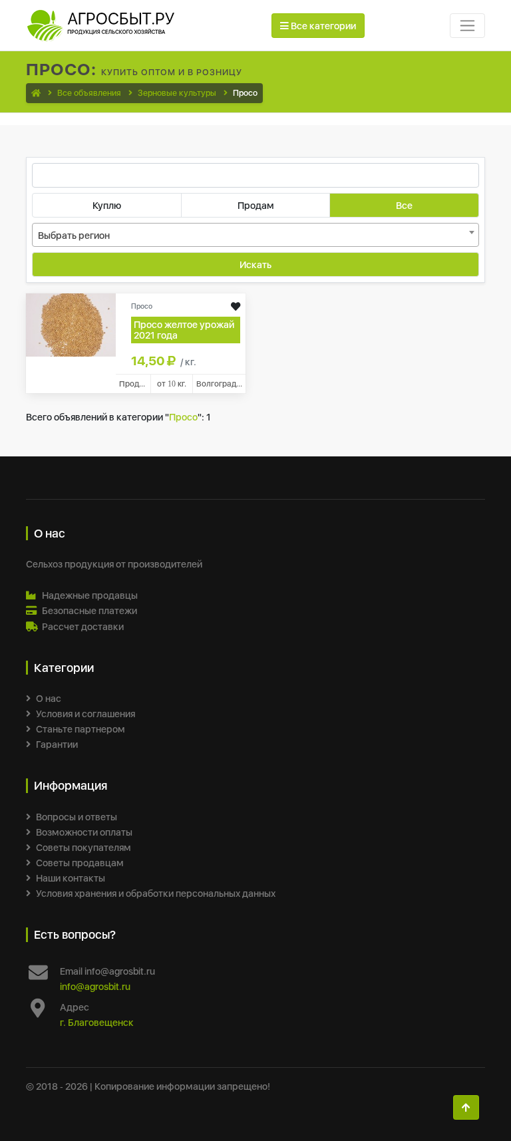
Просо (183, 416)
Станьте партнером (80, 728)
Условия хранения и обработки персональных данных (155, 893)
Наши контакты (70, 878)
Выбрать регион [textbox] (74, 235)
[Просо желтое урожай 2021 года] (71, 323)
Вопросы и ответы (76, 816)
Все (404, 205)
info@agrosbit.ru (95, 986)
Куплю (106, 205)
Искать (255, 264)
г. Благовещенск (97, 1022)
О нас (48, 698)
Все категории (322, 25)
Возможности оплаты (84, 832)
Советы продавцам (80, 862)
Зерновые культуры (177, 93)
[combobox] (255, 235)
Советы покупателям (83, 847)
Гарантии (57, 744)
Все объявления (89, 93)
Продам (256, 205)
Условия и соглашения (85, 713)
